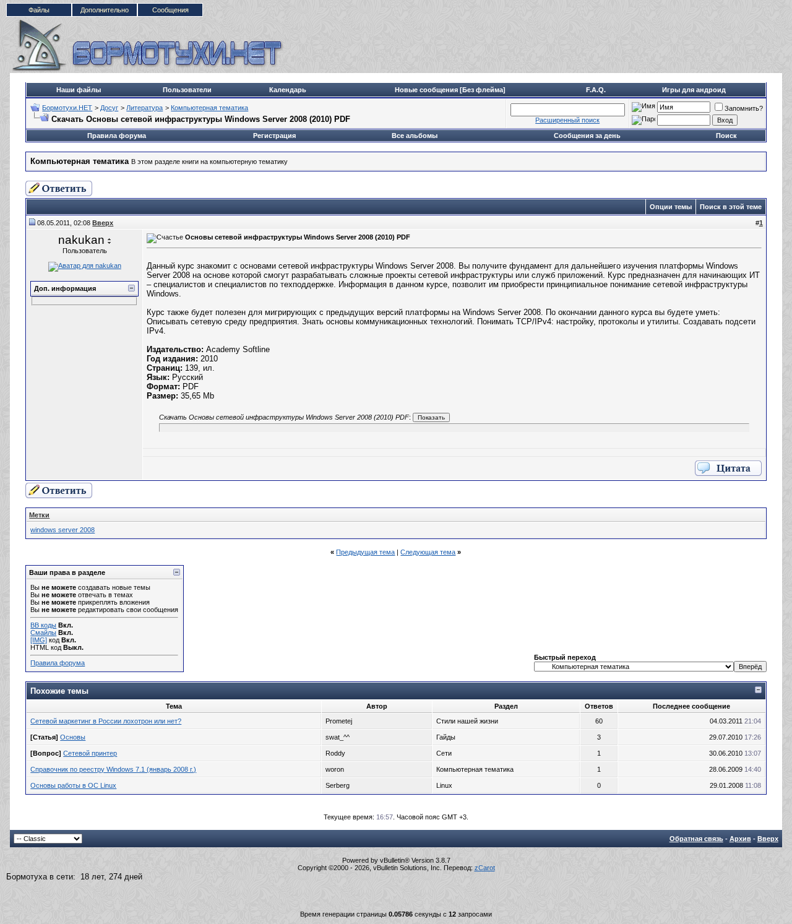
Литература (144, 107)
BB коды (43, 625)
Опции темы (671, 206)
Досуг (109, 107)
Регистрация (274, 135)
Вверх (767, 838)
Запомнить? (744, 108)
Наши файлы (78, 89)
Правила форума (116, 135)
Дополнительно (104, 10)
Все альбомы (414, 135)
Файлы (39, 10)
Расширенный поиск (567, 120)
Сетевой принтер (90, 753)
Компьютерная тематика (209, 107)
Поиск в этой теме (731, 206)
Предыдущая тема (365, 552)
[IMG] (38, 640)
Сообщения (170, 10)
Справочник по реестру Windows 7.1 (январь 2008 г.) (113, 769)
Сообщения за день (587, 135)
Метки (39, 515)
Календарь (287, 89)
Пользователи (187, 89)
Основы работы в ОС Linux (73, 785)
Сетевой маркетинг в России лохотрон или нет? (105, 721)
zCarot (485, 867)
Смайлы (43, 632)
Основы (72, 737)
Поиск (726, 135)
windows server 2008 (62, 529)
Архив (740, 838)
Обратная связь (696, 838)
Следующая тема (427, 552)
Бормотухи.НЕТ (67, 107)
